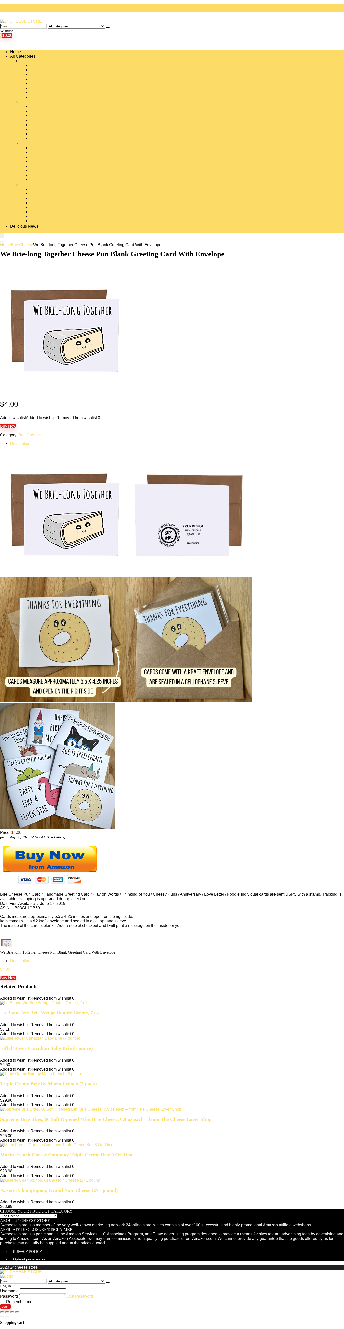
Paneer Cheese (44, 179)
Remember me (18, 1302)
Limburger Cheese (46, 138)
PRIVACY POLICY (27, 1251)
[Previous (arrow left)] (2, 1316)
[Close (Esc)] (2, 1312)
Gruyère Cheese (45, 129)
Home (15, 52)
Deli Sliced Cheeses (48, 111)
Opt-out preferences (29, 1259)
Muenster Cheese (46, 166)
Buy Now (8, 426)
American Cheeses (47, 65)
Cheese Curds (43, 92)
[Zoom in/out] (17, 1312)
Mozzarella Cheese (47, 161)
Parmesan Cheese (47, 189)
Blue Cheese (42, 74)
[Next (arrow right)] (7, 1316)
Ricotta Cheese (44, 207)
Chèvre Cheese (44, 97)
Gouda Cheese (43, 125)
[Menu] (2, 235)
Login (5, 1306)
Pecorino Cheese (45, 193)
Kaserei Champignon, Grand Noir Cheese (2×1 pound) (59, 1190)
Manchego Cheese (47, 148)
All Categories (23, 56)
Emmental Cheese (46, 115)
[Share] (7, 1312)
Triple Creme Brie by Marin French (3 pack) (48, 1083)
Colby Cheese (43, 106)
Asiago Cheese (44, 70)
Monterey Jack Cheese (50, 157)
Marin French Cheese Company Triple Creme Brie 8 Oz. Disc (66, 1154)
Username (9, 1291)
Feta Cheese (41, 120)
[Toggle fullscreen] (12, 1312)
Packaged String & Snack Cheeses (61, 175)
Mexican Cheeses (46, 152)
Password (9, 1296)
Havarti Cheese (44, 134)
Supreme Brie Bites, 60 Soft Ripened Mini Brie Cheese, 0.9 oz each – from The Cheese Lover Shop (106, 1119)
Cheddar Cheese (45, 88)
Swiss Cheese (43, 212)
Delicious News (24, 226)
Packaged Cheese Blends (53, 170)
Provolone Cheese (47, 203)
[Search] (108, 27)
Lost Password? (80, 1296)
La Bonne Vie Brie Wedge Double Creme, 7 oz (49, 1012)
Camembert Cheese (48, 83)
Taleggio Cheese (45, 216)
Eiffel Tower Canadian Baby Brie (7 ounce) (46, 1048)
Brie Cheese (41, 79)
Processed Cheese (47, 198)
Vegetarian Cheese (47, 221)
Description (20, 443)
